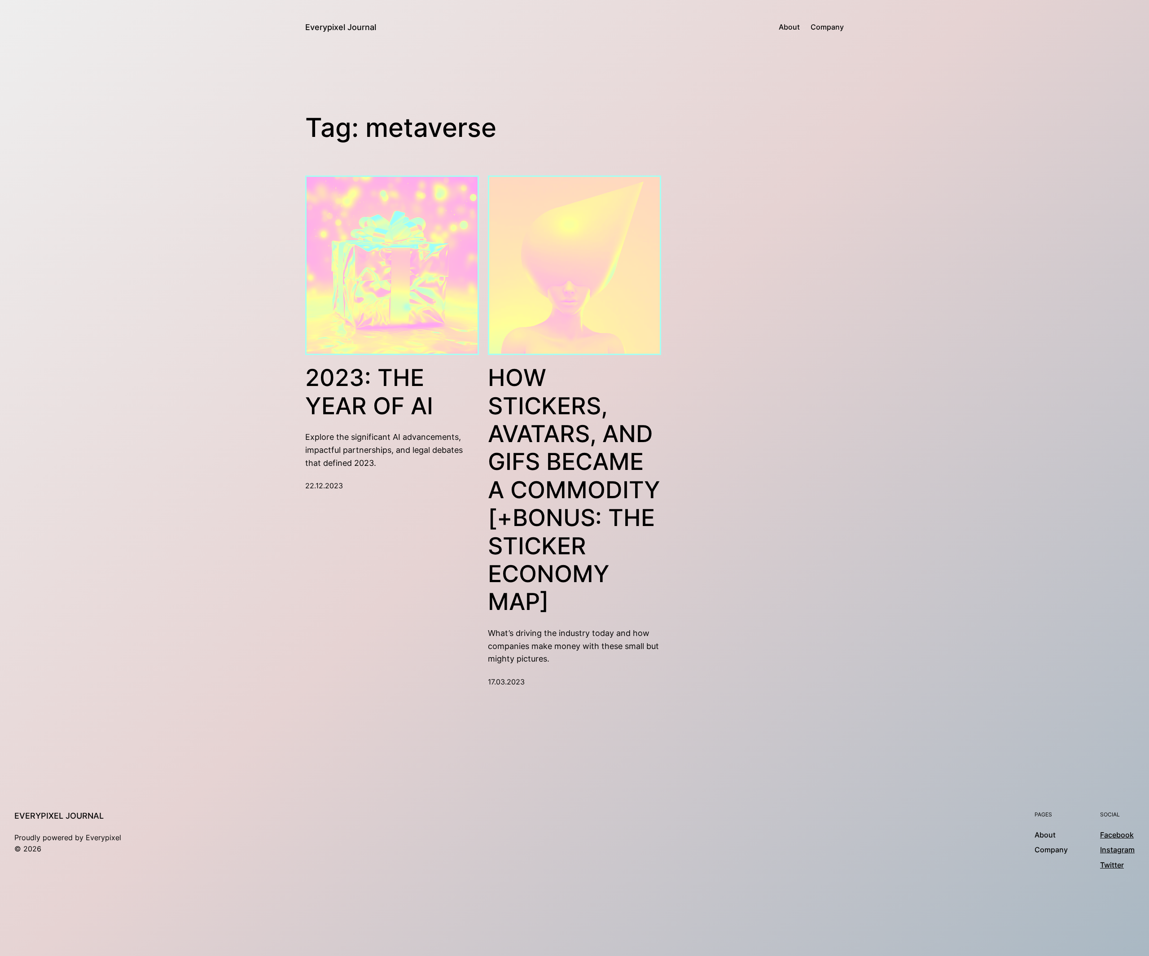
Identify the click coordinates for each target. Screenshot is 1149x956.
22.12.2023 (324, 485)
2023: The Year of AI (369, 392)
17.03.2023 (506, 681)
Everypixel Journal (340, 27)
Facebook (1117, 834)
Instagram (1117, 849)
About (789, 26)
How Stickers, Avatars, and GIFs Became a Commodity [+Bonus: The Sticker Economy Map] (574, 490)
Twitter (1112, 864)
